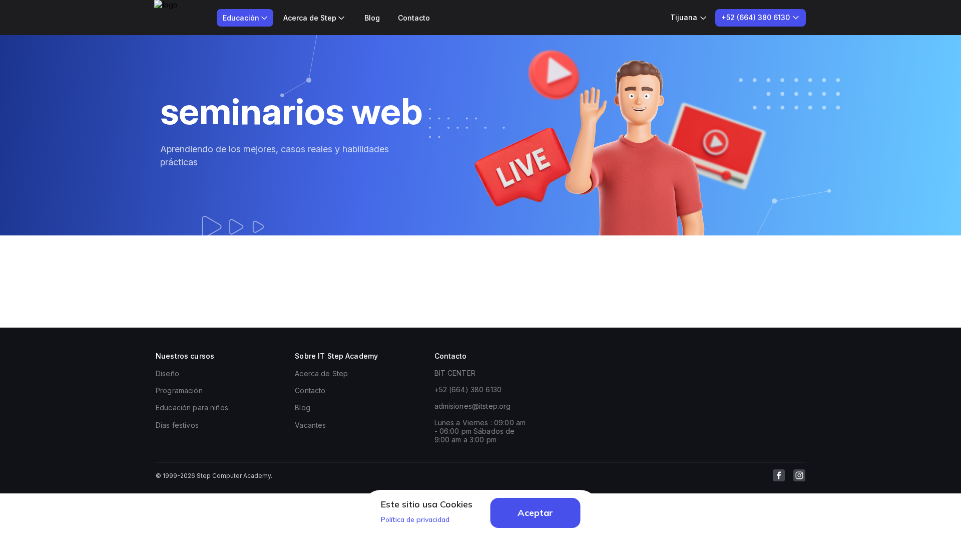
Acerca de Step (321, 373)
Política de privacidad (415, 519)
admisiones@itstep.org (472, 406)
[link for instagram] (799, 475)
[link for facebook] (779, 475)
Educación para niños (192, 407)
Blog (372, 18)
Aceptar (535, 512)
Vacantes (310, 425)
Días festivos (177, 425)
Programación (179, 390)
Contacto (414, 18)
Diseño (167, 373)
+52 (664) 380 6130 (468, 389)
